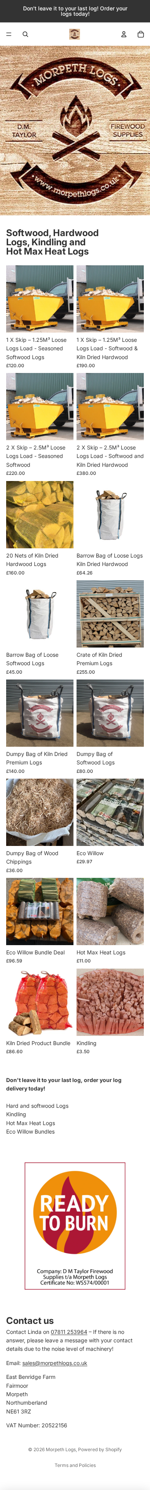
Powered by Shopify (100, 1449)
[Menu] (9, 34)
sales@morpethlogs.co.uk (54, 1363)
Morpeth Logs (61, 1449)
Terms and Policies (75, 1465)
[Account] (123, 34)
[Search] (25, 34)
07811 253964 (69, 1332)
